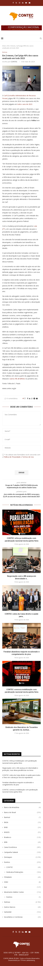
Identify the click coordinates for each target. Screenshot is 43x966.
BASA (22, 822)
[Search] (41, 38)
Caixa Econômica (22, 847)
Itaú (22, 887)
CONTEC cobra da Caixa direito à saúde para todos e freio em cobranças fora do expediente (21, 776)
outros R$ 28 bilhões (17, 379)
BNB (22, 827)
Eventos (22, 862)
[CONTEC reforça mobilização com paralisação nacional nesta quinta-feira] (21, 522)
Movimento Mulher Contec (22, 892)
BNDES (22, 832)
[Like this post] (25, 398)
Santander (22, 912)
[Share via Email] (37, 398)
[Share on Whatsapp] (32, 398)
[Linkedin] (22, 3)
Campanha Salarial (22, 852)
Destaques (22, 857)
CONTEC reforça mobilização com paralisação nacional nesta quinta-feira (19, 762)
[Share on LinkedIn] (29, 398)
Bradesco (22, 837)
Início (4, 46)
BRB (22, 842)
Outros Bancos (22, 907)
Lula (35, 226)
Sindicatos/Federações (23, 872)
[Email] (29, 3)
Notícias (22, 902)
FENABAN (22, 877)
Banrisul (22, 817)
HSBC (22, 882)
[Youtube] (26, 3)
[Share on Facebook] (27, 398)
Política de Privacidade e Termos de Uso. (19, 457)
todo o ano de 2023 (24, 104)
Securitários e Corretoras (22, 917)
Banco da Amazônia (22, 807)
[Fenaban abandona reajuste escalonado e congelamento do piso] (21, 635)
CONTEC (14, 62)
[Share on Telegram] (34, 398)
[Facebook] (13, 3)
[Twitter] (16, 3)
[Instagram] (19, 3)
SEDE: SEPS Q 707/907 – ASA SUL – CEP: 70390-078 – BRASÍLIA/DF (21, 953)
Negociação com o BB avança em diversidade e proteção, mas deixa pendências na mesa (20, 769)
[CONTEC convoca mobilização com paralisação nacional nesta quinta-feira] (21, 673)
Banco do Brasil (22, 812)
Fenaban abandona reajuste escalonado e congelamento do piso (18, 783)
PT (4, 229)
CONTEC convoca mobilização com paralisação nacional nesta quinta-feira (20, 791)
